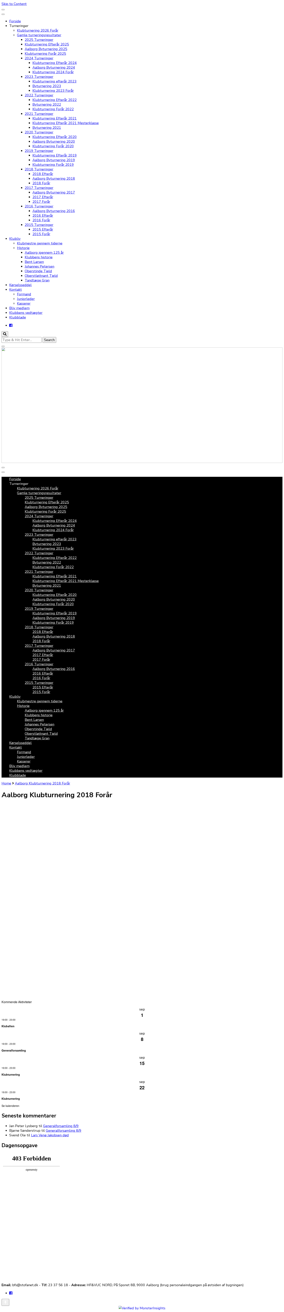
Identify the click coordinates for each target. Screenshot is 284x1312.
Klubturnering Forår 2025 (45, 53)
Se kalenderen (10, 1106)
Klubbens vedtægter (26, 312)
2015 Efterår (42, 229)
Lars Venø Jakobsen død (50, 1135)
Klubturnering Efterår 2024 (54, 63)
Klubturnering (11, 1074)
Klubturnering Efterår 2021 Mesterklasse (65, 123)
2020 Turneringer (39, 132)
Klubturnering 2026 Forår (37, 30)
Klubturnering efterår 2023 (54, 81)
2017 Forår (41, 201)
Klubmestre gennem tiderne (39, 243)
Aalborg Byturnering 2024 (53, 67)
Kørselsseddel (20, 285)
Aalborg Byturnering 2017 (53, 192)
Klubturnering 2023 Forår (53, 90)
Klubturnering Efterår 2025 (47, 44)
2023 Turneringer (39, 76)
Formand (24, 294)
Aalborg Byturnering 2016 (53, 211)
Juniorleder (26, 299)
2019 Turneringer (39, 150)
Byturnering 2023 (46, 86)
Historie (23, 248)
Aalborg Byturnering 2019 (53, 160)
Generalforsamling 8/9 (61, 1126)
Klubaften (8, 1026)
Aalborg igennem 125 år (44, 252)
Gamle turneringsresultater (39, 35)
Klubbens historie (39, 257)
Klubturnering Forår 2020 (53, 146)
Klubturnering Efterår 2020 (54, 137)
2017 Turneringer (39, 187)
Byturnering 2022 (46, 104)
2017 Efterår (42, 197)
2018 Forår (41, 183)
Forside (15, 21)
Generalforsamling (14, 1050)
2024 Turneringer (39, 58)
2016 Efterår (42, 215)
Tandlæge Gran (37, 280)
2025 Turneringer (39, 39)
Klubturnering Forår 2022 (53, 109)
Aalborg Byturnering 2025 (46, 49)
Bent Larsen (34, 262)
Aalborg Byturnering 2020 (53, 141)
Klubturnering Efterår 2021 (54, 118)
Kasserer (24, 303)
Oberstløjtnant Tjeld (41, 275)
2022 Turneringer (39, 95)
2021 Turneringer (39, 113)
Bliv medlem (19, 308)
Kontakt (15, 289)
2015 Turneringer (39, 224)
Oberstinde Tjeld (38, 271)
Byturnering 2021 (46, 127)
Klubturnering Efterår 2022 (54, 100)
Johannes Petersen (39, 266)
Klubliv (14, 238)
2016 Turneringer (39, 206)
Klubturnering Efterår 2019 (54, 155)
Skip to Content (14, 4)
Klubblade (17, 317)
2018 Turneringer (39, 169)
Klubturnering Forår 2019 (53, 164)
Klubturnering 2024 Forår (53, 72)
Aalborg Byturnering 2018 (53, 178)
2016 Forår (41, 220)
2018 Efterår (42, 174)
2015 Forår (41, 234)
